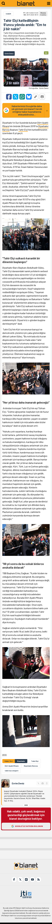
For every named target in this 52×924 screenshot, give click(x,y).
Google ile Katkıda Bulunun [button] (29, 826)
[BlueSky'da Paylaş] (29, 97)
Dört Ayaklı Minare (12, 766)
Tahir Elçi (23, 129)
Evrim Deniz (18, 783)
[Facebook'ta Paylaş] (9, 97)
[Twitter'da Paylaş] (15, 97)
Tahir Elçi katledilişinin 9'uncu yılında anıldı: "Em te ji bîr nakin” (24, 24)
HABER (8, 14)
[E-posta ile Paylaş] (42, 97)
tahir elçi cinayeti (11, 771)
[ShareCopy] (35, 97)
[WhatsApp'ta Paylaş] (22, 97)
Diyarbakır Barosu (31, 766)
